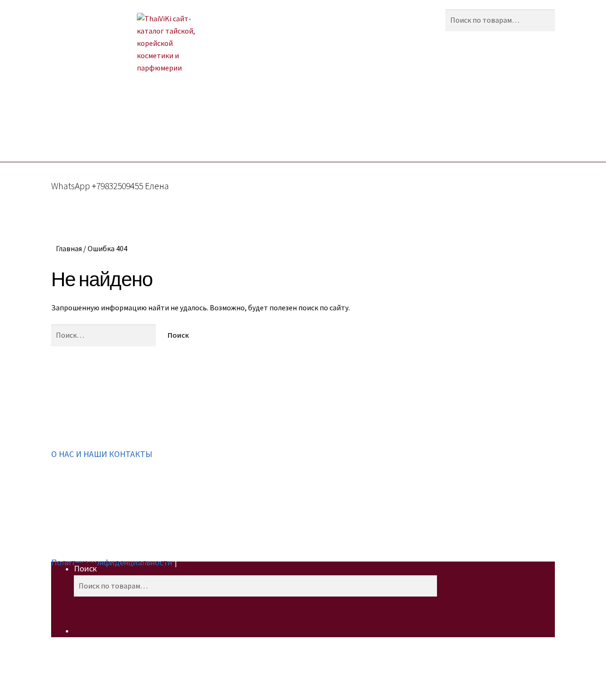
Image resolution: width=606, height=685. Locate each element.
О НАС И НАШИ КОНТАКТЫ (101, 453)
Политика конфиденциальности (111, 562)
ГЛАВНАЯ (103, 118)
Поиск (85, 568)
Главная (69, 248)
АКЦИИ (147, 118)
